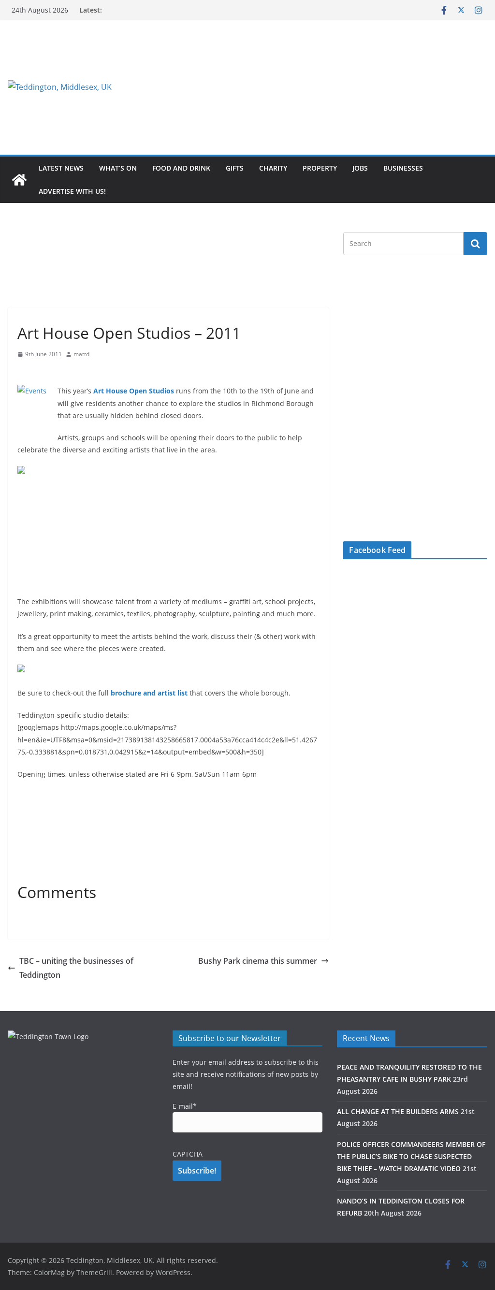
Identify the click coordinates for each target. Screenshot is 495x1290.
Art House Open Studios (133, 390)
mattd (81, 354)
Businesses (403, 168)
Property (320, 168)
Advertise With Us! (72, 191)
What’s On (118, 168)
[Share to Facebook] (25, 373)
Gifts (235, 168)
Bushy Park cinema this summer (257, 961)
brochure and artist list (149, 692)
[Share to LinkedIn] (60, 373)
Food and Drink (181, 168)
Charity (273, 168)
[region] (330, 87)
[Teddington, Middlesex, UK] (19, 179)
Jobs (360, 168)
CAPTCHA (188, 1154)
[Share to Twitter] (42, 373)
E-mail (185, 1106)
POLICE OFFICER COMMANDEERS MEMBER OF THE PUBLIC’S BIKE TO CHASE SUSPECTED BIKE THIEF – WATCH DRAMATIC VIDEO (411, 1156)
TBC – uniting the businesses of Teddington (76, 968)
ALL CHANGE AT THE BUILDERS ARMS (398, 1111)
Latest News (61, 168)
